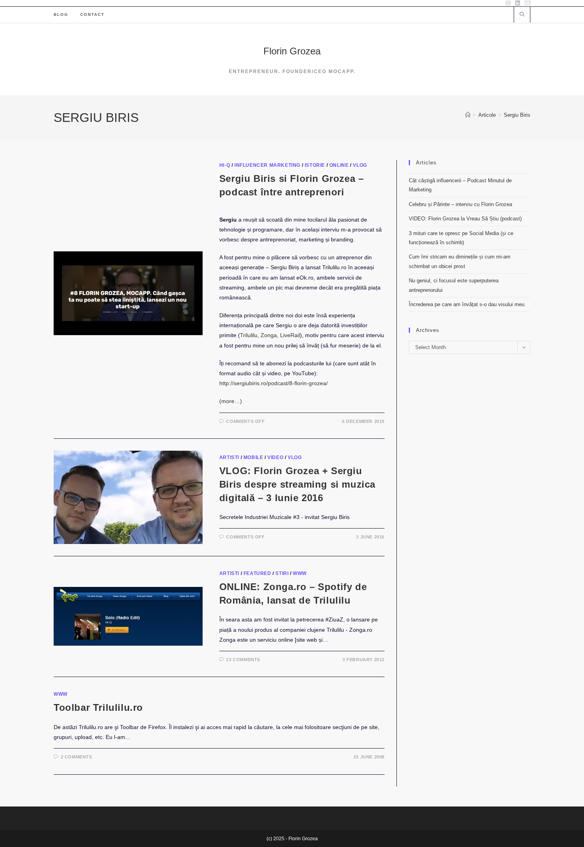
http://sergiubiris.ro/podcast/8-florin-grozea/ (273, 383)
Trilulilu (248, 335)
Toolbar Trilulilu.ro (98, 707)
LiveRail (290, 335)
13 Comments (243, 659)
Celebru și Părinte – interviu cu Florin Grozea (460, 204)
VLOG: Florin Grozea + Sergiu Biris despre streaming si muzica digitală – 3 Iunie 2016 (297, 484)
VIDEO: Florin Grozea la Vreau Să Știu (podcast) (465, 219)
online (339, 165)
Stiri (281, 573)
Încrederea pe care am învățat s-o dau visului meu (466, 304)
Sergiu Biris (517, 115)
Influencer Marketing (267, 165)
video (275, 457)
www (300, 573)
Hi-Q (224, 165)
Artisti (229, 457)
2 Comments (76, 756)
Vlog (360, 165)
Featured (257, 573)
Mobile (253, 457)
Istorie (315, 165)
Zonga (269, 335)
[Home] (467, 115)
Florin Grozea (292, 51)
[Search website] (522, 15)
